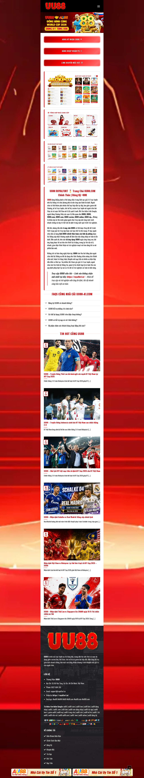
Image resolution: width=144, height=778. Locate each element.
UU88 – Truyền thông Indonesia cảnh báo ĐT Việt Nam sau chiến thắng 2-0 (71, 423)
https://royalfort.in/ (76, 276)
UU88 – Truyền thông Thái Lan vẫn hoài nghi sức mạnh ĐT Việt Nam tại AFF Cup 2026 (71, 375)
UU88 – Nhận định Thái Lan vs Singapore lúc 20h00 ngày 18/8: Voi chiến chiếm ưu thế (71, 612)
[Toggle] (46, 303)
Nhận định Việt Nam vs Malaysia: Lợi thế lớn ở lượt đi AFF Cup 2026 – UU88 (70, 564)
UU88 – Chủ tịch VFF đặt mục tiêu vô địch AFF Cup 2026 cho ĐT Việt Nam (72, 471)
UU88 (46, 656)
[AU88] (41, 772)
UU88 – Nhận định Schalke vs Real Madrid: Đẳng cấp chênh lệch (68, 517)
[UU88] (55, 6)
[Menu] (98, 6)
